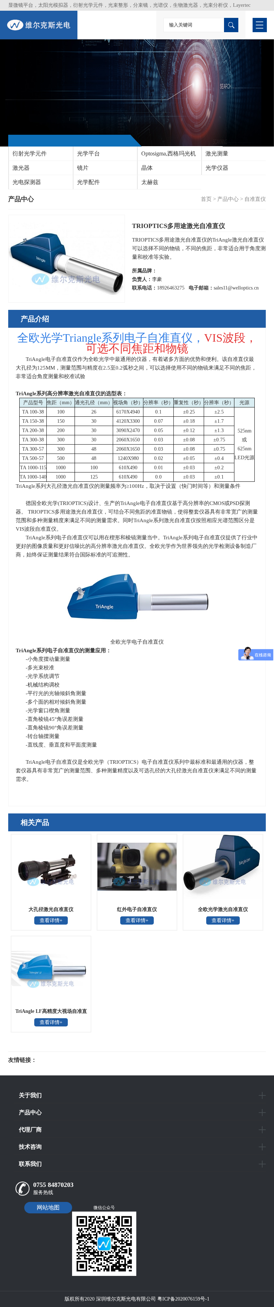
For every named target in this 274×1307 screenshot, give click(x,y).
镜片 (82, 168)
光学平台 (88, 153)
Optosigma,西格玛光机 (168, 153)
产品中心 (228, 199)
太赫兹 (149, 182)
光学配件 (88, 182)
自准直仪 (255, 199)
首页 (206, 199)
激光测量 (217, 153)
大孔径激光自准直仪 (51, 909)
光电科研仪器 (58, 1060)
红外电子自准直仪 (137, 909)
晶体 (147, 168)
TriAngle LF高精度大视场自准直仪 (51, 1014)
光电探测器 (26, 182)
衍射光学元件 (29, 153)
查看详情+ (51, 920)
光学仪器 (217, 168)
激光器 (21, 168)
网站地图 (48, 1207)
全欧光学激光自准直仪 (223, 909)
